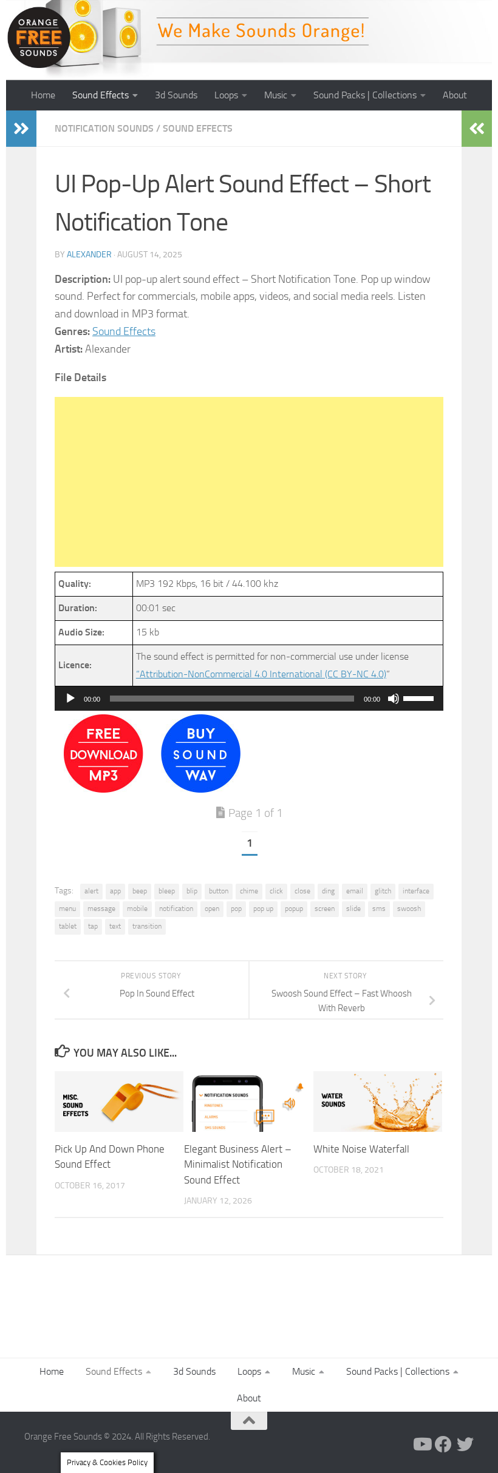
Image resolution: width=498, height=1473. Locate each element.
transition (147, 926)
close (302, 891)
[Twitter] (465, 1444)
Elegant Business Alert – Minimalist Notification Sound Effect (238, 1164)
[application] (249, 698)
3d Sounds (176, 95)
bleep (167, 891)
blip (191, 891)
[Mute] (393, 698)
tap (93, 926)
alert (91, 891)
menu (67, 908)
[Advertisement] (249, 482)
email (354, 891)
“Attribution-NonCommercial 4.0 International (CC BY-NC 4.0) (261, 674)
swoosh (409, 908)
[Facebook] (443, 1444)
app (115, 891)
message (101, 908)
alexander (89, 254)
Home (43, 95)
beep (139, 891)
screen (325, 908)
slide (353, 908)
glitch (383, 891)
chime (249, 891)
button (218, 891)
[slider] (420, 697)
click (276, 891)
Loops (226, 95)
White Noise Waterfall (361, 1149)
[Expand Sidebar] (21, 128)
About (455, 95)
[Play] (70, 698)
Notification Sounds (104, 128)
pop (236, 908)
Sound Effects (100, 95)
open (212, 908)
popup (294, 908)
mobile (137, 908)
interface (416, 891)
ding (328, 891)
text (115, 926)
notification (176, 908)
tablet (68, 926)
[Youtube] (421, 1444)
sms (379, 908)
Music (275, 95)
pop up (263, 908)
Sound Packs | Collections (365, 95)
